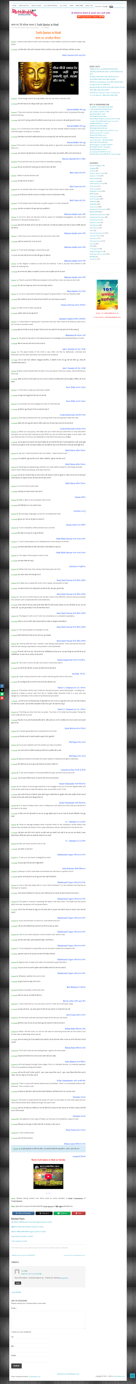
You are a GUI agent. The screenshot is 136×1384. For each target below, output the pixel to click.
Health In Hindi (94, 181)
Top (132, 1376)
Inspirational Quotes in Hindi (22, 1236)
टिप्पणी (13, 1308)
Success (92, 244)
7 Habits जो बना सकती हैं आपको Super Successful (104, 121)
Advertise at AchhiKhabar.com (68, 1374)
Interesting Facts (95, 220)
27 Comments (45, 28)
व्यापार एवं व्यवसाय (94, 178)
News (91, 230)
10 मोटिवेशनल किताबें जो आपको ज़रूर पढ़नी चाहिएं (90, 12)
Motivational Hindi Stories (98, 209)
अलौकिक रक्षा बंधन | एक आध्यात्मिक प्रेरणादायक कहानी (104, 69)
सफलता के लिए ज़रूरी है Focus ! (98, 135)
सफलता (92, 246)
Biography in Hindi (95, 191)
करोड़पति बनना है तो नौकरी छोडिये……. (99, 126)
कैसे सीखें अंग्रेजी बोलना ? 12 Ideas (99, 123)
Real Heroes (94, 238)
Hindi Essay (93, 189)
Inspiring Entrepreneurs (97, 217)
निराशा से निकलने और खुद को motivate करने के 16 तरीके (105, 119)
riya (22, 1271)
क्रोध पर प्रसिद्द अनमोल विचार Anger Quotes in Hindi (28, 1231)
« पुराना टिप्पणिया (16, 1292)
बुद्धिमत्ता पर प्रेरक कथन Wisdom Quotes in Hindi (27, 1227)
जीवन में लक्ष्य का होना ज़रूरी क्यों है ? (99, 142)
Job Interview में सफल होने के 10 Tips (100, 152)
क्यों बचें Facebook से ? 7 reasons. (100, 133)
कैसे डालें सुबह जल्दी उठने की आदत (98, 128)
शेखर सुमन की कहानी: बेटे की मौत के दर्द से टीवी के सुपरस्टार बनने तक (107, 87)
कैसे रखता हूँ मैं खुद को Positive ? (98, 149)
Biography (64, 1278)
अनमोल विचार (65, 1248)
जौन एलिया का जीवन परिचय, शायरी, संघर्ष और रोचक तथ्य (104, 77)
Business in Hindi (95, 176)
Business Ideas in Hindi (97, 173)
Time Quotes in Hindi (19, 1241)
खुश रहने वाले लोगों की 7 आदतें (97, 114)
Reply (18, 1283)
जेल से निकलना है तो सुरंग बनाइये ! (98, 116)
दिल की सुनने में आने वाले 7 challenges (100, 147)
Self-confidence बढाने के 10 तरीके (99, 112)
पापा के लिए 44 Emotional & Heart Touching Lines (105, 92)
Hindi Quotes (23, 1248)
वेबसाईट (13, 1355)
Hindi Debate (94, 186)
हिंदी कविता (92, 257)
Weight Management (96, 251)
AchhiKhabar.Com (34, 1377)
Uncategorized (94, 249)
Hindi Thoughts (33, 1248)
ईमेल (12, 1346)
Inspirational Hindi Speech (98, 214)
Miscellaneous (94, 225)
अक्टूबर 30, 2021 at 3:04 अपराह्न (31, 1274)
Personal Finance (95, 236)
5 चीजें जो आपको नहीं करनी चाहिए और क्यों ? (101, 109)
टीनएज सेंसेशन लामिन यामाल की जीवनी (99, 90)
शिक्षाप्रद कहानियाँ (94, 212)
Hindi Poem (93, 259)
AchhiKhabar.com (119, 1376)
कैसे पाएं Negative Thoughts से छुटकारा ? (101, 145)
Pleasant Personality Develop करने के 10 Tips (104, 130)
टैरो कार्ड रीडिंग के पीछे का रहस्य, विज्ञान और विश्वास (103, 79)
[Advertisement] (107, 41)
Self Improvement (95, 241)
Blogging (92, 168)
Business (92, 171)
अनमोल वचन (58, 1248)
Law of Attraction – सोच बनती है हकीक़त (101, 140)
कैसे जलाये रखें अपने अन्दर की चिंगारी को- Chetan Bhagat (105, 154)
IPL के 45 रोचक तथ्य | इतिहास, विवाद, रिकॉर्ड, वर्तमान (104, 95)
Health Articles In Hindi (97, 183)
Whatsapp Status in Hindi (47, 1248)
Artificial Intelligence (96, 166)
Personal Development (97, 233)
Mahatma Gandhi (95, 222)
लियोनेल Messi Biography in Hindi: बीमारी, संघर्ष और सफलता (106, 82)
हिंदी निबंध (92, 194)
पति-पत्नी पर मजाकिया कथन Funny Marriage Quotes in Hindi (31, 1222)
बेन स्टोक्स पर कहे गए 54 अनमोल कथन (100, 85)
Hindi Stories (94, 207)
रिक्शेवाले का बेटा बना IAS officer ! (99, 138)
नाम (12, 1337)
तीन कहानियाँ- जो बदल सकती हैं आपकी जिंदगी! (101, 107)
